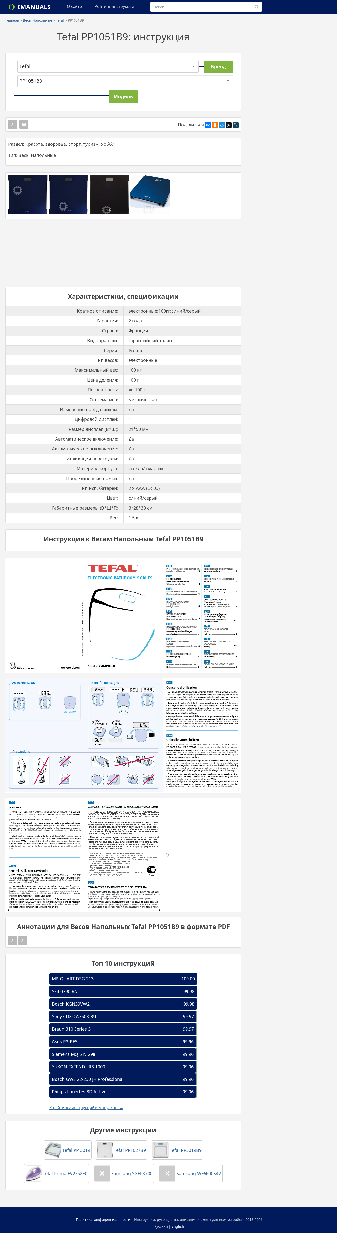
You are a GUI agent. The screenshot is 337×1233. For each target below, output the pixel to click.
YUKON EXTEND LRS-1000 (78, 1067)
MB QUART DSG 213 (73, 979)
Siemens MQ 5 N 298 (73, 1054)
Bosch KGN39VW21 (72, 1004)
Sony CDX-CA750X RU (74, 1016)
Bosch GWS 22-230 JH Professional (88, 1079)
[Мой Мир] (222, 125)
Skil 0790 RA (64, 991)
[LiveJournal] (236, 125)
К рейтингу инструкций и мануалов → (86, 1107)
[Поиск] (257, 7)
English (178, 1226)
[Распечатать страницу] (23, 124)
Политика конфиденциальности (103, 1219)
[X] (229, 125)
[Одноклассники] (215, 125)
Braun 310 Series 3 (71, 1029)
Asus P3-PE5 (64, 1041)
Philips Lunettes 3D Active (79, 1092)
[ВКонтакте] (208, 125)
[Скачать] (12, 124)
